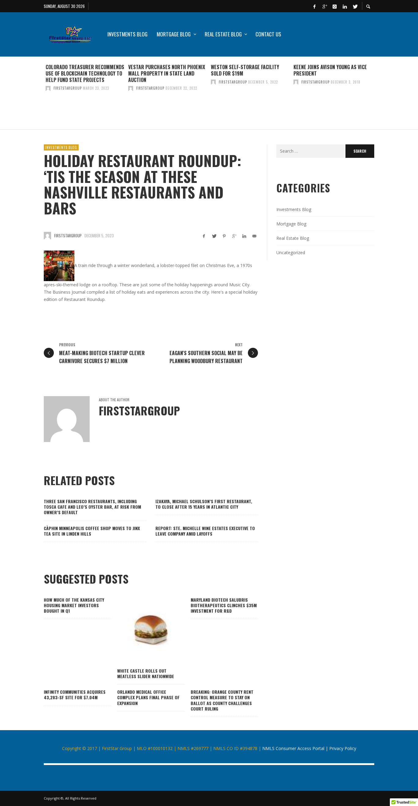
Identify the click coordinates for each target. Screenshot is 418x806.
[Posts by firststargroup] (48, 88)
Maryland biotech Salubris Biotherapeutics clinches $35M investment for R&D (224, 605)
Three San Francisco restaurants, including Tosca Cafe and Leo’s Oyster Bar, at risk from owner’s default (92, 506)
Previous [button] (39, 95)
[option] (85, 93)
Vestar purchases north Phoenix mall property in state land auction (166, 73)
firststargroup (68, 88)
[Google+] (324, 6)
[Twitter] (354, 6)
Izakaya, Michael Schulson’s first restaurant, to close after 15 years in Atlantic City (203, 504)
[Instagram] (334, 6)
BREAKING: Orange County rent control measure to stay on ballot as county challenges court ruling (222, 700)
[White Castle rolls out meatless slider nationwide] (141, 631)
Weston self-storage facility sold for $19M (245, 70)
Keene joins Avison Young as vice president (330, 70)
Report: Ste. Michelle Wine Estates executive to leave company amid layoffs (205, 531)
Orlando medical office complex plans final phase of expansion (148, 697)
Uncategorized (290, 252)
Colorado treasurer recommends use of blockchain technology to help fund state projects (85, 73)
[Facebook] (314, 6)
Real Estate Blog (292, 238)
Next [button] (378, 95)
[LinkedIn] (344, 6)
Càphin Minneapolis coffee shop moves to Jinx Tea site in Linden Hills (92, 531)
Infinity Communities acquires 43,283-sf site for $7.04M (75, 694)
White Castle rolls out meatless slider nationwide (145, 673)
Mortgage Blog (291, 224)
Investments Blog (61, 147)
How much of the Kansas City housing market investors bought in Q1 (74, 605)
